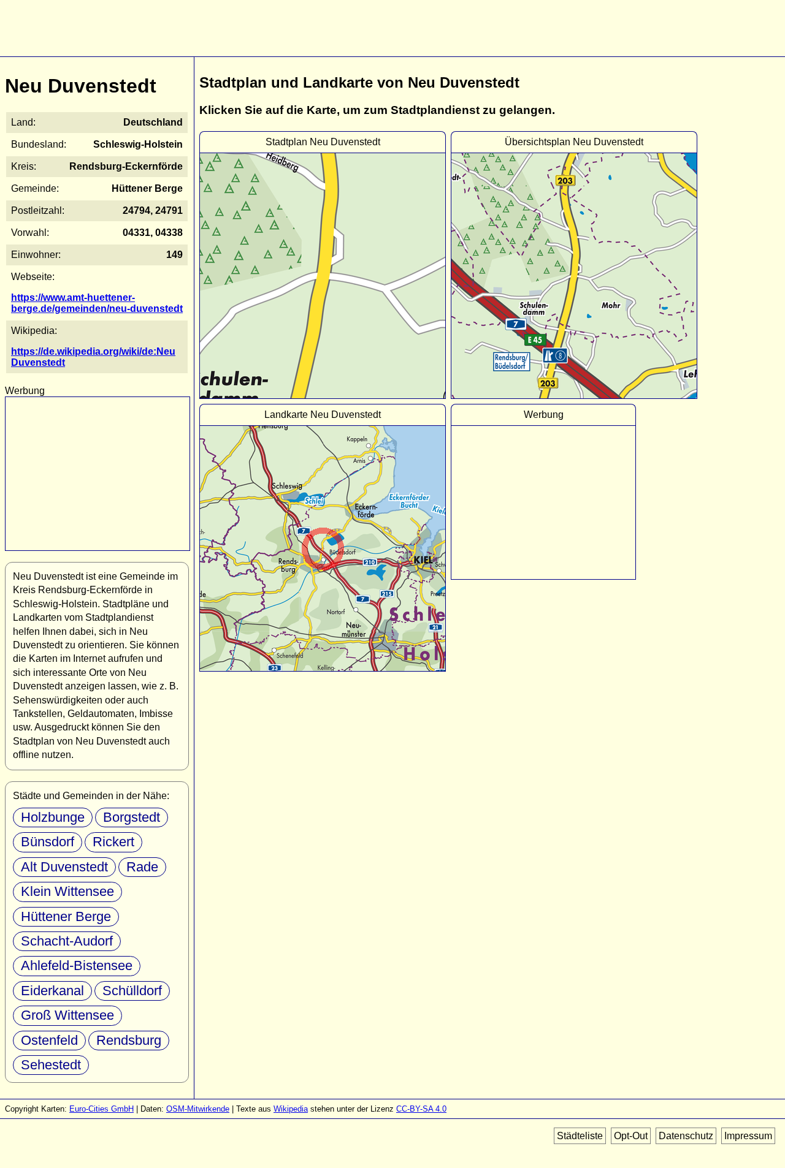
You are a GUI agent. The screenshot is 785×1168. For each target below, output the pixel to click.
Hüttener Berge (66, 916)
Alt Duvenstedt (64, 866)
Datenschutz (686, 1136)
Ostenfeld (49, 1040)
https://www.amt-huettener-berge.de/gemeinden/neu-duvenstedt (97, 303)
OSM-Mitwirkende (197, 1108)
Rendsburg (128, 1040)
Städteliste (580, 1136)
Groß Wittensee (67, 1015)
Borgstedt (131, 817)
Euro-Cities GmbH (101, 1108)
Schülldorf (132, 990)
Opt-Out (631, 1136)
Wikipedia (291, 1108)
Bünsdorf (47, 841)
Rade (142, 866)
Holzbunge (53, 817)
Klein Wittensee (67, 891)
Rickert (113, 841)
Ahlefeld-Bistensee (76, 965)
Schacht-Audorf (67, 941)
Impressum (748, 1136)
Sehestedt (51, 1064)
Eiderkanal (52, 990)
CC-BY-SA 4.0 (421, 1108)
